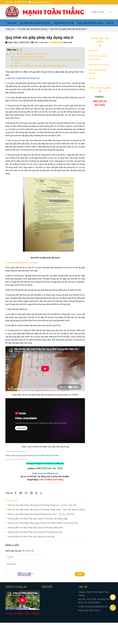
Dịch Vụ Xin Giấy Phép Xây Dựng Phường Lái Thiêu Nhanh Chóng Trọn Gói (43, 523)
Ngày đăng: (12, 42)
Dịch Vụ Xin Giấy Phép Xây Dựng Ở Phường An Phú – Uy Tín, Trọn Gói (41, 514)
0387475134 (22, 2)
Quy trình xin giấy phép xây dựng (29, 57)
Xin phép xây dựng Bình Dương (32, 29)
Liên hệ (109, 23)
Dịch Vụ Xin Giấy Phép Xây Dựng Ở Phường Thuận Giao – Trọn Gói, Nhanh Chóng (46, 509)
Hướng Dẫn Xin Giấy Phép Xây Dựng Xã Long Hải (31, 536)
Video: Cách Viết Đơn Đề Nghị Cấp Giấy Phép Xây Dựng (40, 66)
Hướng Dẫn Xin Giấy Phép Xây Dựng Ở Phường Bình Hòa (35, 532)
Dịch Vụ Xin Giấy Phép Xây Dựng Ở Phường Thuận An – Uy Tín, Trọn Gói (42, 505)
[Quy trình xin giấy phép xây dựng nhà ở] (46, 12)
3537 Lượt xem (40, 42)
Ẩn (19, 49)
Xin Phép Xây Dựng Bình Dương (35, 23)
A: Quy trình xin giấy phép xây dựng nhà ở (28, 54)
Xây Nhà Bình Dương (64, 23)
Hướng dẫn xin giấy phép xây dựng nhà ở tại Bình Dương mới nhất (32, 455)
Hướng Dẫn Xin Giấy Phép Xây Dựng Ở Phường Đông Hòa (35, 527)
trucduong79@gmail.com (41, 2)
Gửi (79, 574)
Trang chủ (11, 23)
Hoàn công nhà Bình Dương (90, 23)
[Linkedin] (26, 492)
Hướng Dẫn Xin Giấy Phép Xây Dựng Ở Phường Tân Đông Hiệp (37, 519)
